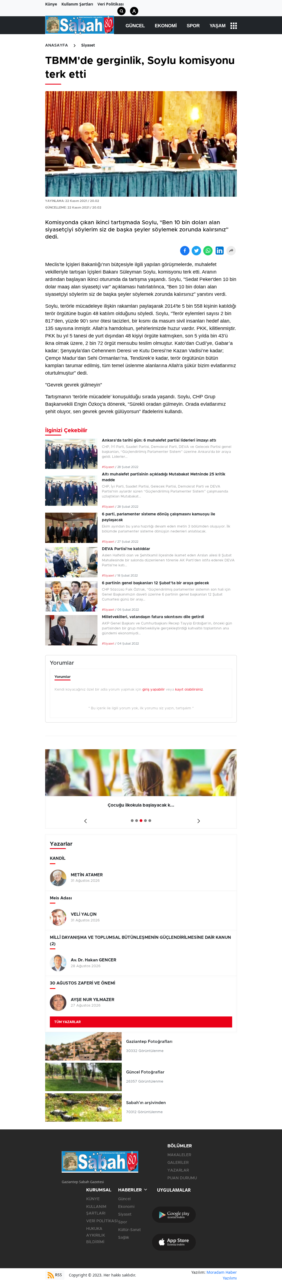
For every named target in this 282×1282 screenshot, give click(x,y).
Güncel (135, 25)
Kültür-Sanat (129, 1230)
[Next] (198, 818)
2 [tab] (136, 820)
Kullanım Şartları (77, 4)
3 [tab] (141, 820)
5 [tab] (149, 820)
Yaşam (218, 25)
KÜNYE (93, 1199)
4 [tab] (145, 820)
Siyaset (88, 45)
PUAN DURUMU (182, 1178)
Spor (193, 25)
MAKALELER (179, 1155)
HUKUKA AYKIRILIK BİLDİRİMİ (95, 1235)
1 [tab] (132, 820)
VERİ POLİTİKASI (102, 1221)
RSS (58, 1274)
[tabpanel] (141, 789)
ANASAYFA (56, 45)
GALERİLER (178, 1163)
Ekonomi (166, 25)
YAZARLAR (178, 1170)
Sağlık (123, 1238)
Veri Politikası (110, 4)
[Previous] (84, 818)
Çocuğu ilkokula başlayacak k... (141, 805)
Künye (51, 4)
